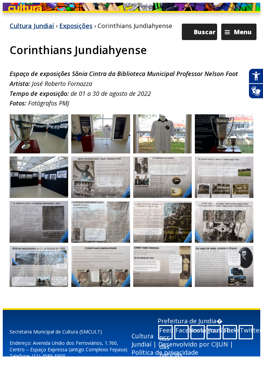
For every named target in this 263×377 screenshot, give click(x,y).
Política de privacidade (165, 352)
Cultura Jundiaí (32, 26)
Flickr (230, 330)
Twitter (246, 330)
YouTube (214, 330)
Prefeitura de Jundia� (190, 321)
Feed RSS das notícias (166, 332)
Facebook (182, 330)
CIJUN (219, 344)
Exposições (75, 26)
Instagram (198, 330)
